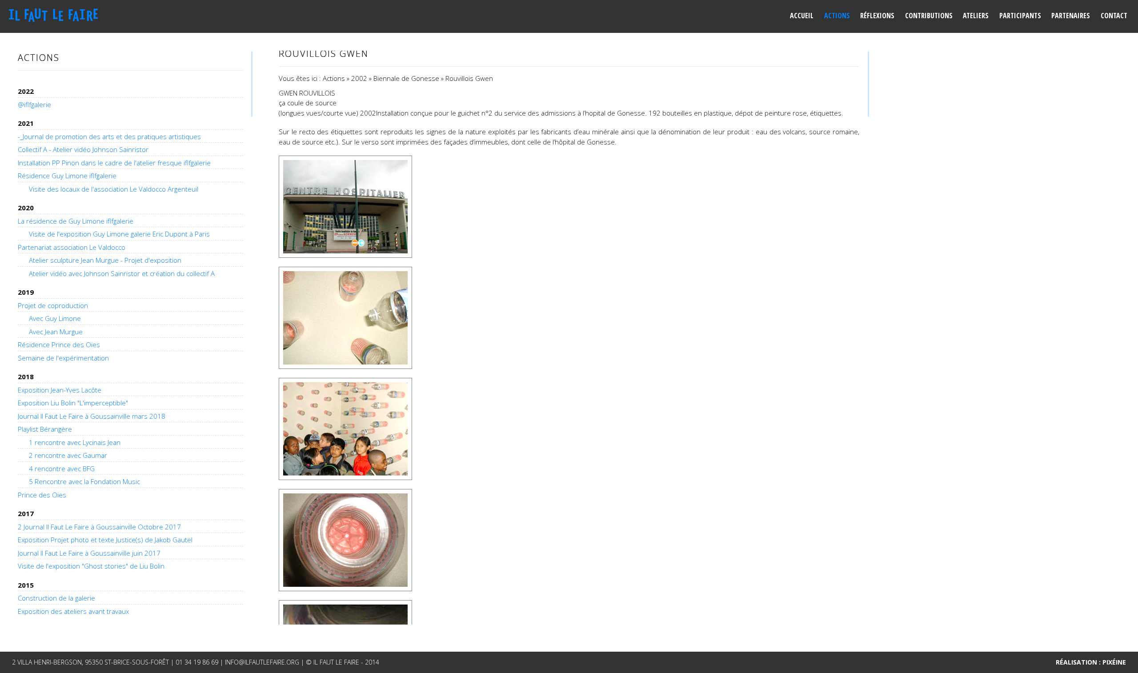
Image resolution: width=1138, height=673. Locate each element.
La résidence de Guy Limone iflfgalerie (75, 220)
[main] (569, 338)
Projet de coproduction (53, 305)
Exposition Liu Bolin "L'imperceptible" (73, 402)
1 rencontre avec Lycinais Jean (74, 442)
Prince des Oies (42, 494)
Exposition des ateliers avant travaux (73, 611)
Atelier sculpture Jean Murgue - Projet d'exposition (105, 260)
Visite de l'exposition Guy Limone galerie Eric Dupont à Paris (119, 233)
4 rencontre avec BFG (62, 468)
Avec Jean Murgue (56, 331)
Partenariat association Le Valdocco (71, 247)
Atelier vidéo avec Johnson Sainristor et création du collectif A (122, 273)
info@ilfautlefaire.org (262, 662)
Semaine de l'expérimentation (63, 357)
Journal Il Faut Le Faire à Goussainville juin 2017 (89, 553)
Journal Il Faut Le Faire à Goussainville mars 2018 (91, 416)
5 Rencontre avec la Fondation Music (84, 481)
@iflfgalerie (34, 104)
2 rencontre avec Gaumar (68, 455)
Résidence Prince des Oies (59, 344)
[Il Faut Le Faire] (56, 15)
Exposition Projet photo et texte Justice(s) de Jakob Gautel (105, 539)
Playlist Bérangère (45, 429)
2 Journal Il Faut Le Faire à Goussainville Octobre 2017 (99, 526)
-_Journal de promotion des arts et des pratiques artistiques (109, 136)
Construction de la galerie (56, 597)
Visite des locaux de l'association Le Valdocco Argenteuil (113, 188)
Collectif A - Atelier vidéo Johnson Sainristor (83, 149)
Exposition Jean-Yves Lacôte (59, 389)
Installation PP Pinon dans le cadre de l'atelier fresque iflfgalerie (114, 162)
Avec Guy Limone (55, 318)
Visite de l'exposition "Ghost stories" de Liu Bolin (91, 565)
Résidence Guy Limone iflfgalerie (67, 175)
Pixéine (1114, 662)
